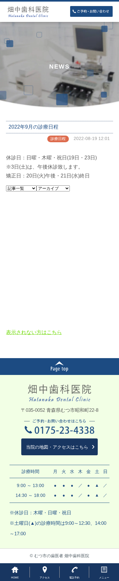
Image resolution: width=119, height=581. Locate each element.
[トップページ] (60, 11)
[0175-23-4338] (91, 11)
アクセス (45, 577)
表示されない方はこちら (34, 332)
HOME (15, 577)
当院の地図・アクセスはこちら (57, 447)
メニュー (104, 577)
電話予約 (74, 577)
